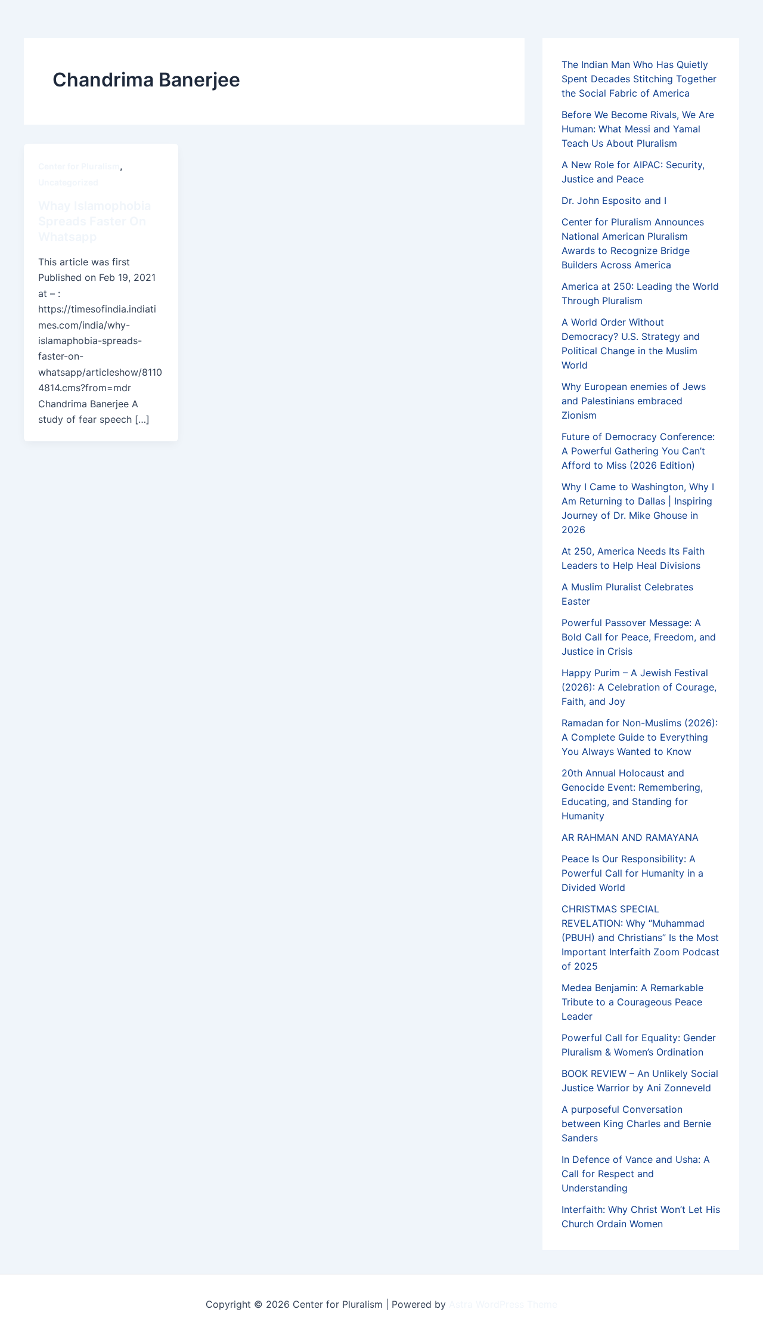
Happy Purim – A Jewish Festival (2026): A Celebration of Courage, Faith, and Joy (639, 687)
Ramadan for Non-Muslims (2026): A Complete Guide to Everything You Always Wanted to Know (640, 737)
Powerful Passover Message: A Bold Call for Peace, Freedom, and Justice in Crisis (639, 637)
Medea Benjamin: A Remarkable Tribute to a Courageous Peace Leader (632, 1002)
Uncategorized (68, 182)
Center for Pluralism (79, 166)
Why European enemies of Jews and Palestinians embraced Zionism (634, 400)
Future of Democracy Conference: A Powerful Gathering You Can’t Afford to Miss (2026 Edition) (638, 451)
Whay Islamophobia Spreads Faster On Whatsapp (94, 221)
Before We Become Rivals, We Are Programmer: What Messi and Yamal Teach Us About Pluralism (638, 129)
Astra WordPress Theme (503, 1304)
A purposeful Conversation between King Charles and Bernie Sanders (636, 1123)
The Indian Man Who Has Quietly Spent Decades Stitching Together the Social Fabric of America (639, 78)
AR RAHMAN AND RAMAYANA (630, 837)
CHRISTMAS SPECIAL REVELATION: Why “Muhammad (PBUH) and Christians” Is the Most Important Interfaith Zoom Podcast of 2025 (640, 937)
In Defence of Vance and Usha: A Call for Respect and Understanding (636, 1173)
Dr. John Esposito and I (614, 200)
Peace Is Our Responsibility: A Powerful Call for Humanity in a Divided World (632, 873)
